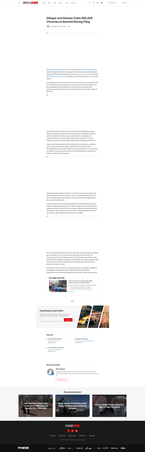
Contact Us (62, 435)
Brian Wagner (71, 291)
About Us (53, 435)
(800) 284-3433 (51, 351)
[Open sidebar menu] (19, 3)
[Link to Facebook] (93, 2)
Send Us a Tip (72, 435)
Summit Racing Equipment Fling (60, 70)
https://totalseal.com (53, 340)
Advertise (92, 435)
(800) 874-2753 (51, 342)
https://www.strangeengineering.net (84, 340)
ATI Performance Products (56, 76)
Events (67, 2)
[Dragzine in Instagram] (72, 430)
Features (73, 2)
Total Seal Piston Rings (89, 70)
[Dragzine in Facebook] (68, 430)
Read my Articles (62, 379)
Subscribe (68, 320)
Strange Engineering (81, 74)
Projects (60, 2)
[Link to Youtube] (101, 2)
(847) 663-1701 (78, 342)
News (49, 2)
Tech (54, 2)
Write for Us (82, 435)
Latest (44, 2)
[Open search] (89, 2)
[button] (72, 49)
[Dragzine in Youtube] (76, 430)
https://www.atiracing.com (55, 349)
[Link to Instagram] (97, 2)
